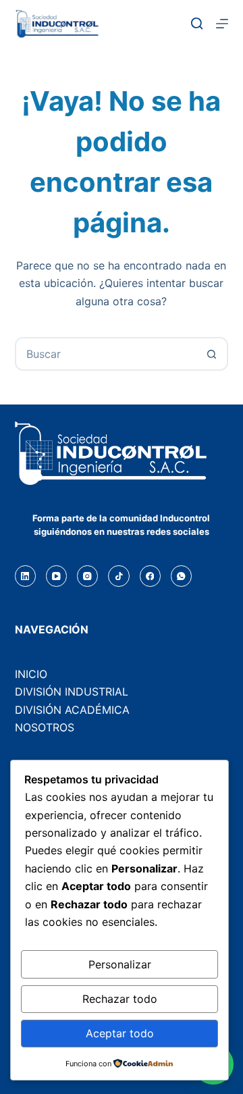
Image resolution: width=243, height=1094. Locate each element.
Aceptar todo (120, 1033)
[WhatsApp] (181, 575)
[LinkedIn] (25, 575)
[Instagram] (87, 575)
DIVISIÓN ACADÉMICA (72, 710)
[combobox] (106, 354)
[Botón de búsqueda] (211, 353)
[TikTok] (118, 575)
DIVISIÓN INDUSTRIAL (71, 691)
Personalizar (119, 964)
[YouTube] (56, 575)
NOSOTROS (44, 727)
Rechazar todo (119, 999)
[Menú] (222, 24)
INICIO (31, 674)
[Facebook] (150, 575)
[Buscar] (197, 24)
